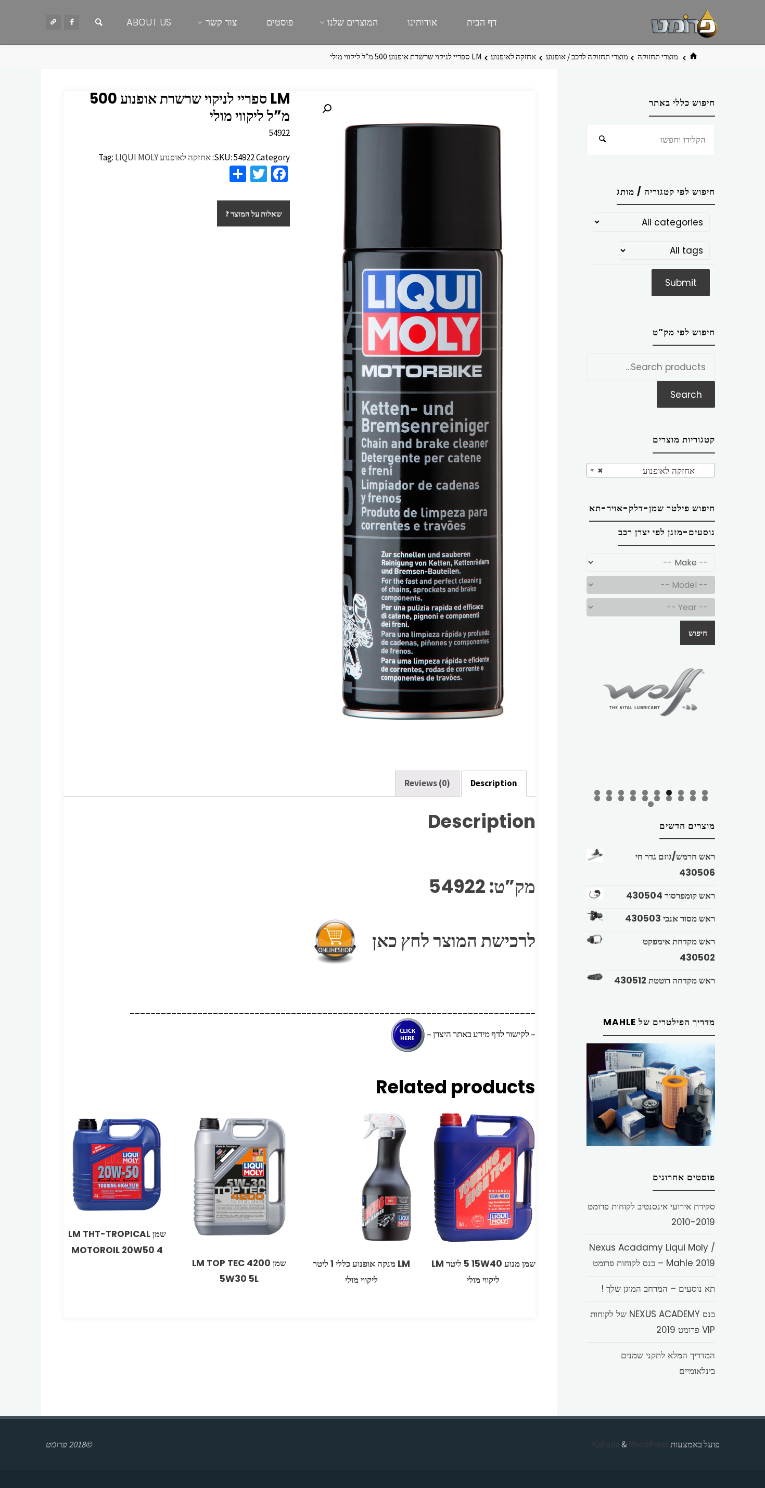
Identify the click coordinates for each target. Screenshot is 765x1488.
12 (693, 798)
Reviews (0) (427, 783)
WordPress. (629, 1444)
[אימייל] (53, 22)
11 (705, 798)
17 (633, 798)
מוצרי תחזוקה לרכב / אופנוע (587, 56)
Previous (568, 726)
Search (686, 394)
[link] (99, 22)
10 (597, 793)
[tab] (494, 784)
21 (651, 804)
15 (657, 798)
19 (609, 798)
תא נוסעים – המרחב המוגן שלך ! (658, 1288)
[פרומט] (684, 22)
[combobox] (650, 470)
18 (621, 798)
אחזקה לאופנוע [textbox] (653, 470)
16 (645, 798)
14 (669, 798)
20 (597, 798)
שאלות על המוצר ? (253, 214)
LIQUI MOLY (136, 157)
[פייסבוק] (71, 22)
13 (681, 798)
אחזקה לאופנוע (513, 56)
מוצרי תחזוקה (658, 56)
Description (493, 783)
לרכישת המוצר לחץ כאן (448, 940)
